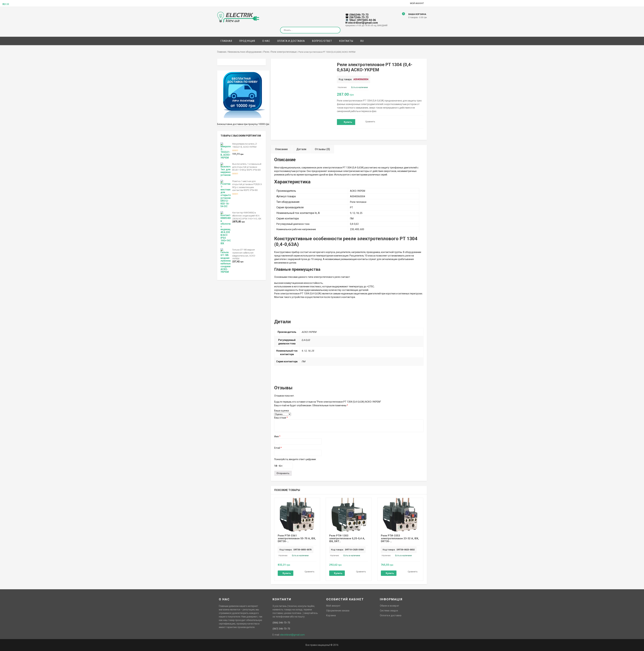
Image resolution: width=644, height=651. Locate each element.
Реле (266, 51)
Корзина (331, 615)
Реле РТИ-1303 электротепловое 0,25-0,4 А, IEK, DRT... (347, 538)
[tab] (281, 149)
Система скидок (389, 610)
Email (278, 448)
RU (362, 41)
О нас (266, 41)
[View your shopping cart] (401, 16)
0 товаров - (417, 17)
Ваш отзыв (281, 417)
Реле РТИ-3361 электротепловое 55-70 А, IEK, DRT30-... (297, 538)
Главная (226, 41)
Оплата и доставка (291, 41)
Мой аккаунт (333, 605)
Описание (281, 149)
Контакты (346, 41)
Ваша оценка (281, 410)
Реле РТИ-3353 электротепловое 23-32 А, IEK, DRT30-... (400, 538)
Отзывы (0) (322, 149)
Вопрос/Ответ (322, 41)
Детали (301, 149)
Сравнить (370, 121)
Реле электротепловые (284, 51)
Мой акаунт (417, 3)
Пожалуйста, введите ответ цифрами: (295, 459)
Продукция (247, 41)
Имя (277, 436)
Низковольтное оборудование (245, 51)
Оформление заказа (337, 610)
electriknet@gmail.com (292, 634)
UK (7, 4)
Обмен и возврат (389, 605)
